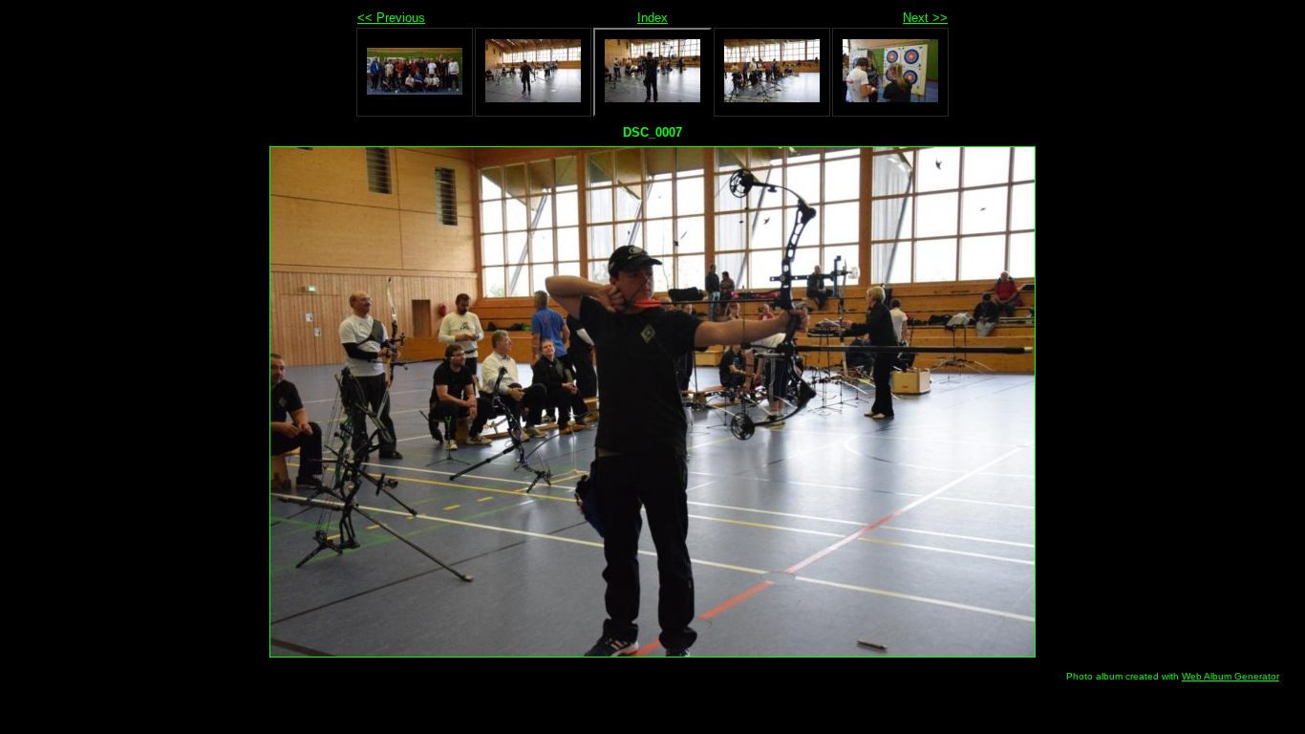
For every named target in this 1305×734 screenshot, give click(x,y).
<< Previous (391, 18)
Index (652, 18)
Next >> (925, 18)
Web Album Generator (1230, 676)
